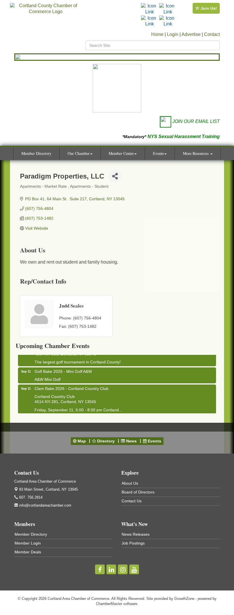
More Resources (196, 153)
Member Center (121, 153)
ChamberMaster (109, 604)
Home (157, 34)
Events (158, 153)
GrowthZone (184, 598)
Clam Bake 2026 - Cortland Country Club (71, 387)
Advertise (191, 34)
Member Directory (36, 153)
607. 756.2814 (30, 497)
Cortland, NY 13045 (48, 489)
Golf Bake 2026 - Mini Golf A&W (63, 370)
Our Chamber (79, 153)
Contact (212, 34)
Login (172, 34)
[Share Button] (114, 176)
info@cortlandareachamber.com (44, 505)
